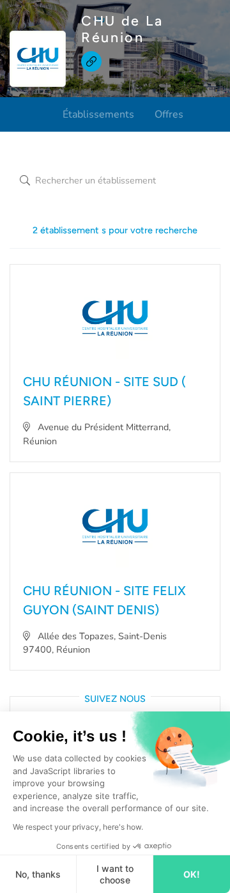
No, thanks (38, 874)
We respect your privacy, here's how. (78, 827)
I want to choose (115, 874)
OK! (191, 874)
